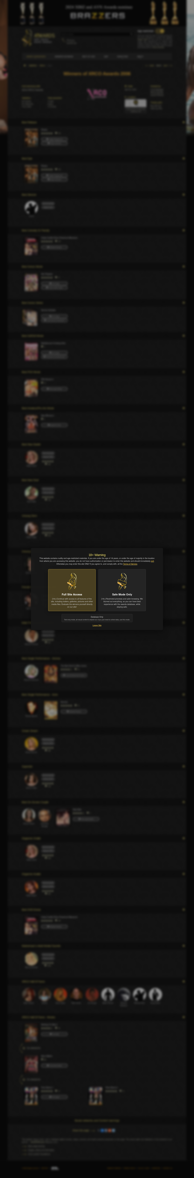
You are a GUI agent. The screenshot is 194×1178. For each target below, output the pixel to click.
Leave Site (97, 625)
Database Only (97, 618)
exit (152, 561)
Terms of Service (130, 564)
